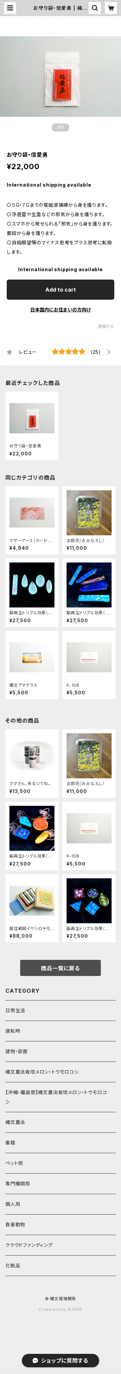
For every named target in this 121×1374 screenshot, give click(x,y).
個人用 (12, 1204)
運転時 (12, 1031)
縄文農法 (15, 1122)
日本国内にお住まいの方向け (60, 309)
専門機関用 (17, 1183)
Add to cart (60, 289)
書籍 (10, 1142)
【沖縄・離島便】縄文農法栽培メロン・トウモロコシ (56, 1097)
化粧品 (12, 1265)
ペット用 (14, 1163)
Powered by (53, 1309)
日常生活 (15, 1010)
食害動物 (15, 1224)
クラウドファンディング (29, 1245)
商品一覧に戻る (60, 968)
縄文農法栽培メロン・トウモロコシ (42, 1072)
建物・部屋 (16, 1051)
